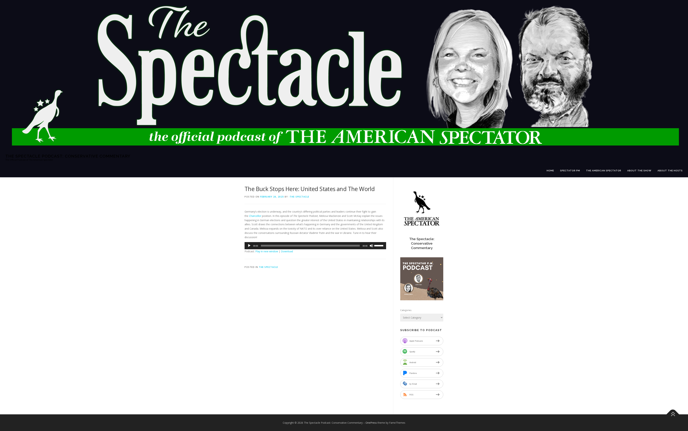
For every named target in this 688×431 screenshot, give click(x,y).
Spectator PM (570, 170)
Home (550, 170)
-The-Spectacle (299, 196)
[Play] (249, 245)
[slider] (379, 245)
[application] (315, 245)
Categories (405, 310)
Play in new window (266, 251)
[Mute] (371, 245)
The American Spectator (603, 170)
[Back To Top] (672, 414)
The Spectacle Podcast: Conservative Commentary (67, 155)
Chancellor (255, 216)
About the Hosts (670, 170)
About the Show (639, 170)
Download (287, 251)
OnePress (371, 422)
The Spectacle (268, 267)
